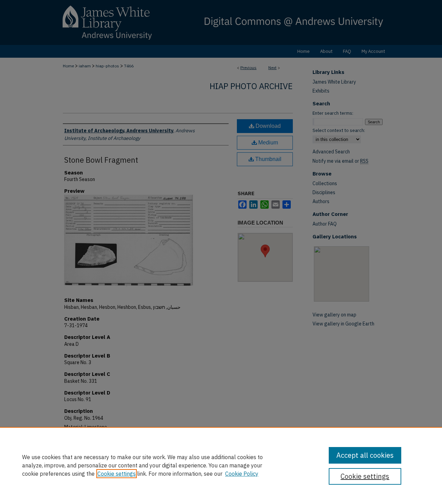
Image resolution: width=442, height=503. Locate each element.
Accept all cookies (365, 455)
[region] (221, 465)
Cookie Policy (241, 473)
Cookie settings (116, 473)
